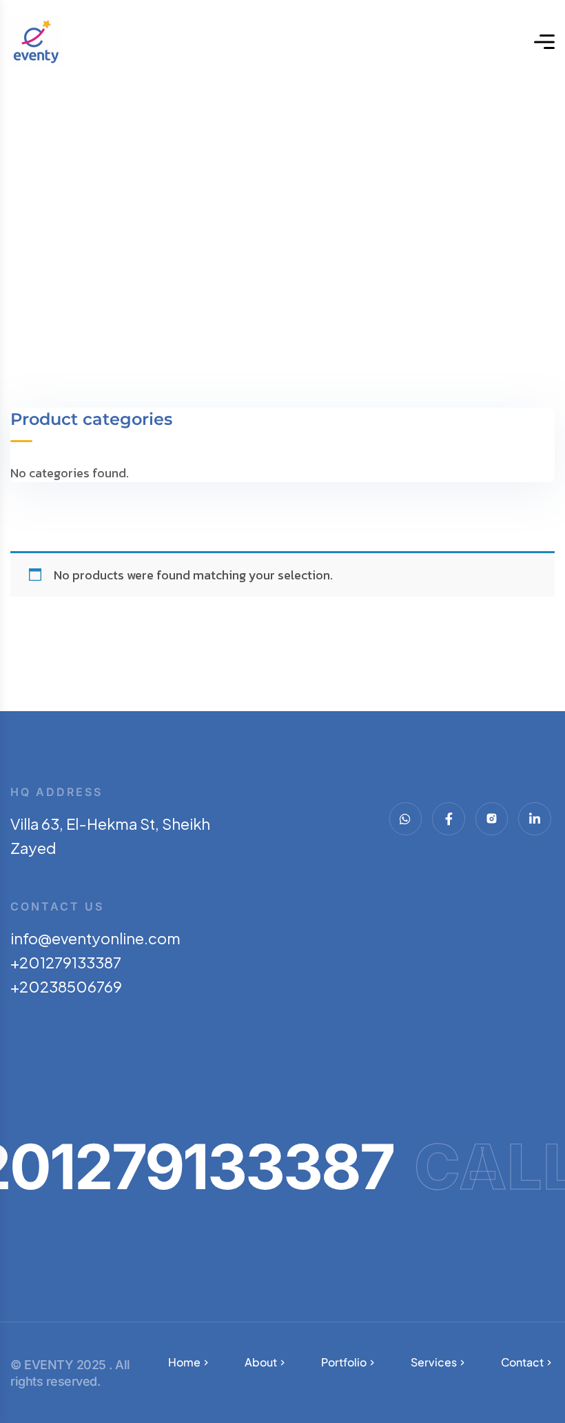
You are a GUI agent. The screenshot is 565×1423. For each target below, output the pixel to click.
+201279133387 (65, 962)
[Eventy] (36, 42)
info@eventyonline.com (95, 938)
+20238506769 (66, 986)
